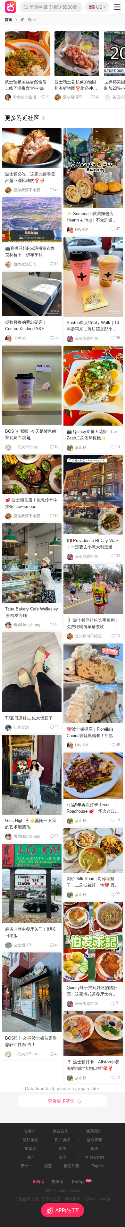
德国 (94, 1148)
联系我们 (94, 1131)
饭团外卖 (71, 1166)
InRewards (94, 1157)
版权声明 (94, 1140)
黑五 (48, 1166)
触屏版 (39, 1181)
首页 (9, 19)
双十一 (26, 1166)
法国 (62, 1157)
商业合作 (60, 1131)
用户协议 (62, 1140)
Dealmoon (10, 7)
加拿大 (30, 1148)
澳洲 (30, 1157)
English (97, 1166)
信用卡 (29, 1131)
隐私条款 (30, 1140)
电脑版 (57, 1181)
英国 (62, 1148)
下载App (78, 1181)
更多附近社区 (23, 118)
